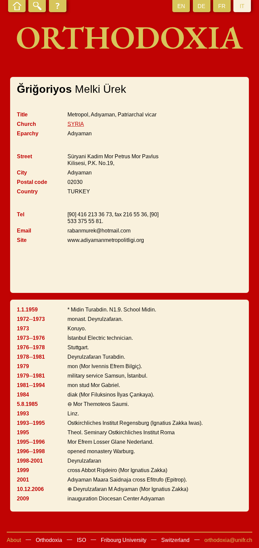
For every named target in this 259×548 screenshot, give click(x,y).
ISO (81, 540)
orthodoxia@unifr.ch (228, 540)
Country (27, 191)
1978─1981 (31, 357)
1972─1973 (31, 319)
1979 (23, 366)
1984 (23, 395)
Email (24, 231)
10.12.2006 (30, 489)
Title (22, 114)
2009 (23, 498)
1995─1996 (31, 442)
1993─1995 (31, 423)
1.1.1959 (27, 309)
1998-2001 (30, 461)
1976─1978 (31, 347)
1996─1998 (31, 451)
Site (22, 240)
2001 (23, 480)
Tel (20, 214)
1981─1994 (31, 385)
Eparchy (27, 133)
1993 (23, 413)
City (22, 172)
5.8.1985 (27, 404)
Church (26, 124)
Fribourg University (123, 540)
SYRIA (75, 124)
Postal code (32, 182)
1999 (23, 470)
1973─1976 (31, 338)
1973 (23, 328)
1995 (23, 432)
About (14, 540)
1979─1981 (31, 376)
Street (24, 156)
